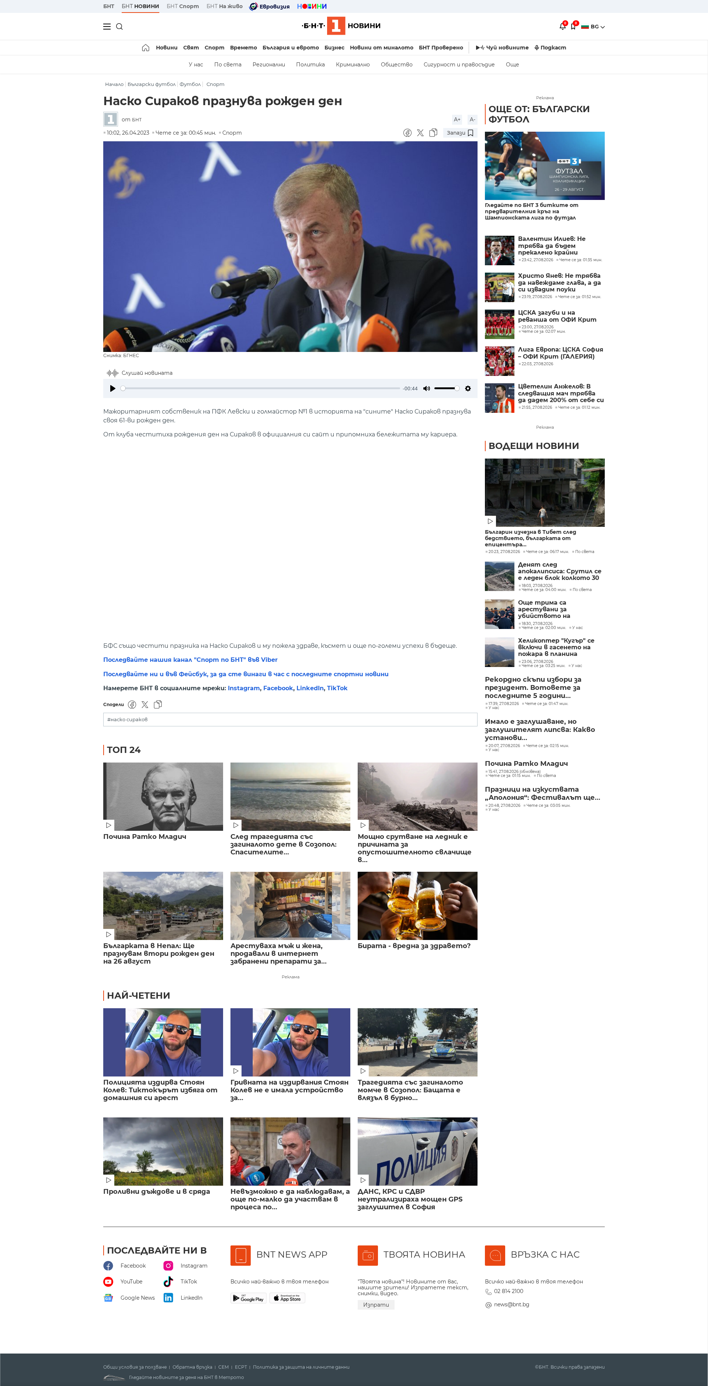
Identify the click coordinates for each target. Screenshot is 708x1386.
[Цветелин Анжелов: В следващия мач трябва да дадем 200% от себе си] (499, 398)
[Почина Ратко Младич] (163, 797)
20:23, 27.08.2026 (504, 552)
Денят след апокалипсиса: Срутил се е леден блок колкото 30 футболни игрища (559, 571)
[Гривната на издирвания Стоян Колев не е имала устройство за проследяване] (290, 1042)
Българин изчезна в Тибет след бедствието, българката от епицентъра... (530, 538)
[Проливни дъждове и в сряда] (163, 1151)
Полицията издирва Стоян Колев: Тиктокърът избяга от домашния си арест (160, 1090)
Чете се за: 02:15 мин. (547, 746)
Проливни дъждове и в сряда (156, 1192)
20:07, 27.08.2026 (504, 746)
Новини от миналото (381, 47)
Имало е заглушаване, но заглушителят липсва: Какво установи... (540, 730)
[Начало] (146, 47)
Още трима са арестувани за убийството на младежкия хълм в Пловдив (548, 609)
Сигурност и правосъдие (459, 64)
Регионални (269, 64)
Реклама (290, 976)
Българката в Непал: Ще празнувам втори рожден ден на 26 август (158, 953)
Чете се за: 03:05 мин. (548, 805)
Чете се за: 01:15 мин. (510, 776)
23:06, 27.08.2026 (537, 662)
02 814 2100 (508, 1291)
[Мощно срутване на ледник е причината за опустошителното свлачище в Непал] (418, 797)
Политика (310, 64)
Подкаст (553, 47)
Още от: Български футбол (539, 114)
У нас (196, 64)
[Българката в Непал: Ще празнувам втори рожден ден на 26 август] (163, 906)
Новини (167, 47)
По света (228, 64)
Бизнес (334, 47)
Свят (191, 47)
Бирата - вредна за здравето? (414, 946)
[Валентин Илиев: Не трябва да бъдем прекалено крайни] (499, 250)
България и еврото (291, 47)
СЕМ (223, 1367)
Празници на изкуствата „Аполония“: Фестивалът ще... (542, 793)
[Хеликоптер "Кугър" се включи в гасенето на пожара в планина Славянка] (499, 652)
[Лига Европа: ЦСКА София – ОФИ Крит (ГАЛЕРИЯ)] (499, 361)
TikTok (337, 688)
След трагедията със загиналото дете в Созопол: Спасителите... (283, 844)
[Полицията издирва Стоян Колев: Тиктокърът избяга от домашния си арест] (163, 1042)
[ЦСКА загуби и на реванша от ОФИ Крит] (499, 324)
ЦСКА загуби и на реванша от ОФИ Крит (557, 316)
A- (472, 119)
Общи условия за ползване (135, 1367)
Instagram (244, 688)
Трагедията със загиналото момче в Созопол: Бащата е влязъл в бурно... (410, 1090)
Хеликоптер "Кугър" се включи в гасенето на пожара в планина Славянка (556, 647)
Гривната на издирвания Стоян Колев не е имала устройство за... (289, 1090)
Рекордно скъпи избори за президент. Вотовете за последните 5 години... (533, 687)
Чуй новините (507, 47)
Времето (243, 47)
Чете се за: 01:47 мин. (546, 704)
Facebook (278, 688)
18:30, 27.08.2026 (537, 624)
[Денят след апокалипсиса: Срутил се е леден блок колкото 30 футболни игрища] (499, 576)
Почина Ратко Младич (144, 837)
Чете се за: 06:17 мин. (547, 552)
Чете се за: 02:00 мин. (544, 628)
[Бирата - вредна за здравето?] (418, 906)
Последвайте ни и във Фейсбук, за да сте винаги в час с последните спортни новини (246, 674)
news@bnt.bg (512, 1304)
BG (595, 26)
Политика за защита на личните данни (301, 1367)
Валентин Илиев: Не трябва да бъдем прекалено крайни (552, 246)
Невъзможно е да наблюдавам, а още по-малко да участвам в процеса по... (290, 1199)
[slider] (260, 388)
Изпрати (376, 1305)
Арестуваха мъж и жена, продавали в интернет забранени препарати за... (278, 953)
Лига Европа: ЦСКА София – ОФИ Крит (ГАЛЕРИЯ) (560, 353)
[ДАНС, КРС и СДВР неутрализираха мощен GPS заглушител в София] (418, 1151)
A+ (457, 119)
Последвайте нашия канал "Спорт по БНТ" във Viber (190, 659)
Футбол (190, 84)
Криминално (353, 64)
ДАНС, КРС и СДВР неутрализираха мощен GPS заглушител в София (410, 1199)
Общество (397, 64)
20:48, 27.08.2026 (504, 805)
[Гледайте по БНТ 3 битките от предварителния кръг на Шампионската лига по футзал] (545, 166)
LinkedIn (310, 688)
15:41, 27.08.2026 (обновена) (515, 772)
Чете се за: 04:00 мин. (544, 590)
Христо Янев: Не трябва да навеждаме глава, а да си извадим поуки (559, 283)
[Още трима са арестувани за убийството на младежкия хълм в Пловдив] (499, 614)
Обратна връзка (192, 1367)
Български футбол (152, 84)
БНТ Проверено (441, 47)
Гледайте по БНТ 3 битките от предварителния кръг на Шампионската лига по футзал (532, 211)
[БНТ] (112, 120)
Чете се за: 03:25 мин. (543, 666)
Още (512, 64)
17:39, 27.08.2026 (504, 704)
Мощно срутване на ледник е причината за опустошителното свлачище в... (415, 848)
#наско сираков (127, 719)
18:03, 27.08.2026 (537, 586)
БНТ (108, 6)
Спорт (215, 47)
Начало (114, 84)
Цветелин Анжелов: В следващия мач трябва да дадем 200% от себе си (561, 393)
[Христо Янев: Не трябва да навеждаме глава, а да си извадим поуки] (499, 287)
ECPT (241, 1367)
